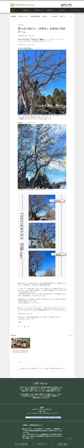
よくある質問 (53, 16)
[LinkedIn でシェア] (24, 326)
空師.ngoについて (23, 16)
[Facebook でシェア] (18, 326)
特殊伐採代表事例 (35, 16)
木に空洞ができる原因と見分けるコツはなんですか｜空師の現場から (20, 351)
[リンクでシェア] (28, 326)
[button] (71, 16)
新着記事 (13, 16)
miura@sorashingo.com (42, 443)
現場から (45, 16)
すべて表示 (70, 335)
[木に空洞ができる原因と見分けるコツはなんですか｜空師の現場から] (20, 343)
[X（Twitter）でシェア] (21, 326)
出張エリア (63, 16)
